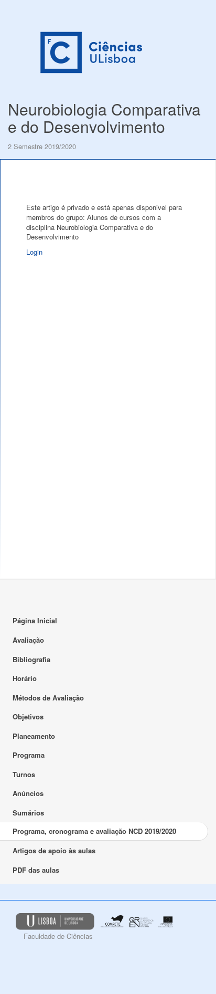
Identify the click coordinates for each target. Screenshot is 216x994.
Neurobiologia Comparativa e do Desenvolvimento (104, 118)
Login (34, 252)
